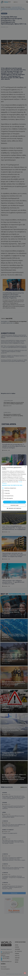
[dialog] (14, 488)
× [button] (25, 466)
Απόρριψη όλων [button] (14, 505)
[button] (14, 485)
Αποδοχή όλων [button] (14, 502)
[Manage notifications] (25, 973)
